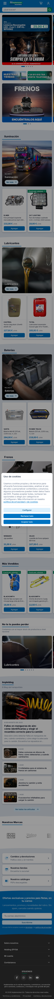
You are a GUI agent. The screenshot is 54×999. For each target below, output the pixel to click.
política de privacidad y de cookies (21, 501)
